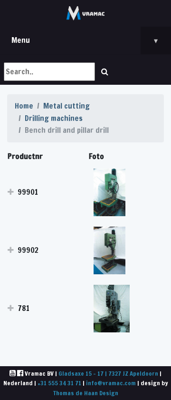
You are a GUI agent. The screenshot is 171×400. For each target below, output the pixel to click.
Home (24, 105)
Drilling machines (54, 118)
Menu (84, 40)
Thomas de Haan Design (85, 393)
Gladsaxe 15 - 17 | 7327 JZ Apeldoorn (108, 373)
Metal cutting (66, 105)
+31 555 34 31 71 (59, 383)
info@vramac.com (111, 383)
